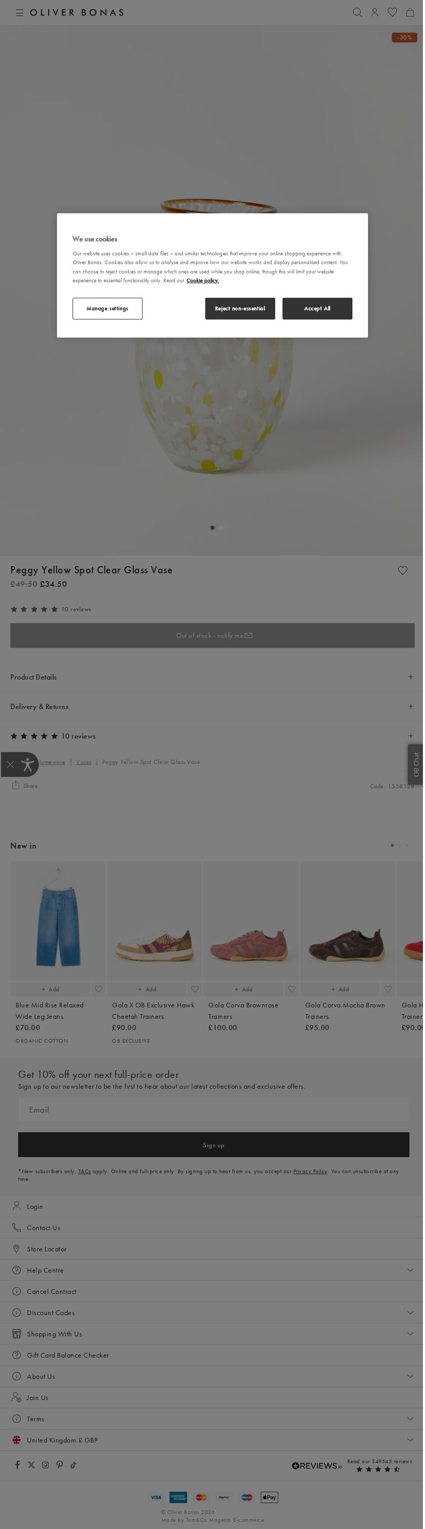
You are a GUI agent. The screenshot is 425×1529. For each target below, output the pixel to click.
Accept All (317, 307)
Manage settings (108, 307)
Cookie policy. (203, 279)
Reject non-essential (240, 307)
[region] (212, 275)
